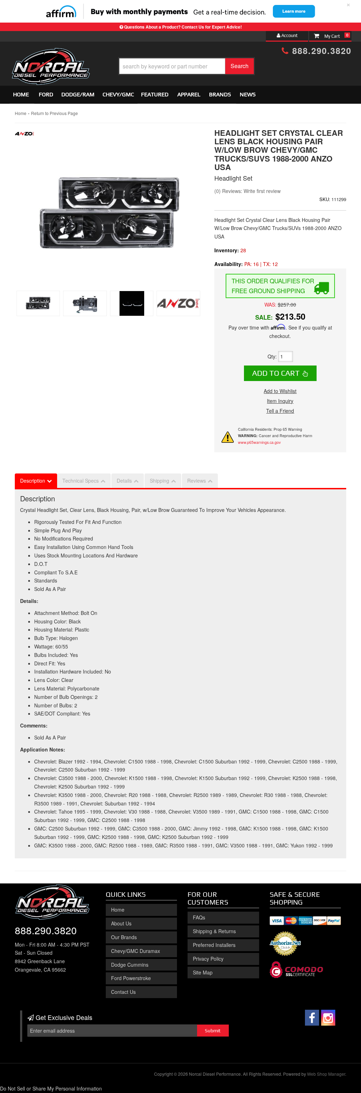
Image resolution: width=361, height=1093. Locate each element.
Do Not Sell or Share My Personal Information (51, 1088)
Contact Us (123, 991)
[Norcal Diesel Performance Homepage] (51, 54)
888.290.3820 (320, 50)
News (248, 94)
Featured (155, 94)
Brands (220, 94)
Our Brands (124, 937)
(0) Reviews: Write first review (247, 190)
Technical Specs (80, 480)
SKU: (324, 199)
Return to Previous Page (54, 113)
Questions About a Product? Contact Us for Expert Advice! (183, 27)
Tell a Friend (280, 410)
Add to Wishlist (280, 390)
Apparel (188, 94)
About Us (121, 923)
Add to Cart (276, 373)
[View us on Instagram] (328, 1018)
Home (21, 94)
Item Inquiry (280, 400)
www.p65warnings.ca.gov (259, 442)
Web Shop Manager (326, 1074)
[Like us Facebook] (312, 1018)
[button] (186, 66)
